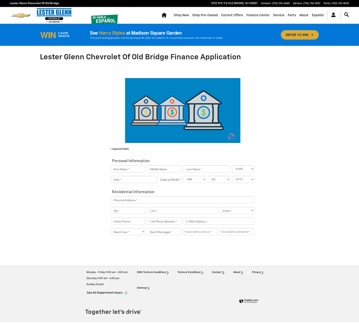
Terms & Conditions (189, 272)
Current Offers (232, 15)
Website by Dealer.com (248, 301)
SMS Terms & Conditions (151, 272)
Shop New (181, 15)
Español (318, 15)
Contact (217, 272)
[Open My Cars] (332, 15)
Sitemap (142, 288)
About (304, 15)
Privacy (256, 272)
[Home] (21, 15)
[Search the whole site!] (346, 15)
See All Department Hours (104, 292)
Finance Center (258, 15)
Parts (292, 15)
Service (278, 15)
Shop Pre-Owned (205, 15)
